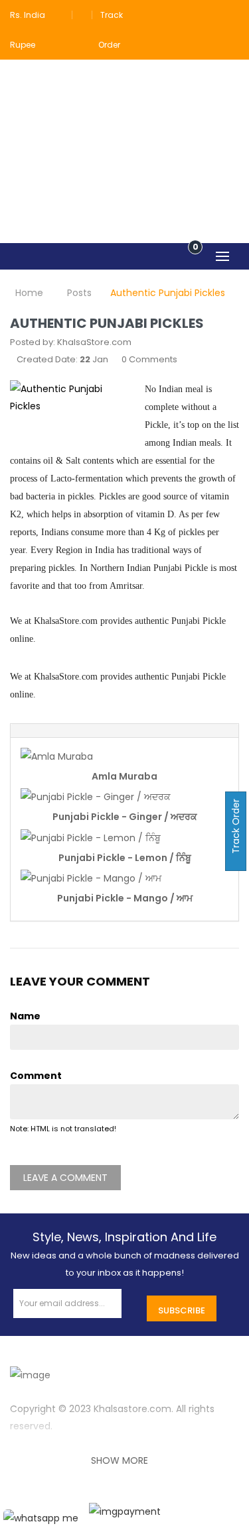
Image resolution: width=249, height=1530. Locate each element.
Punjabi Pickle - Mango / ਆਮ (125, 898)
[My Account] (231, 15)
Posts (79, 292)
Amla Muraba (124, 776)
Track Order (235, 827)
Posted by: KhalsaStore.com (70, 342)
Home (29, 292)
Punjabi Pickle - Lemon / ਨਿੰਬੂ (124, 857)
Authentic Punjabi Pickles (167, 292)
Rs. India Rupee (27, 29)
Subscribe (181, 1310)
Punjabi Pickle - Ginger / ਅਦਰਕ (124, 816)
